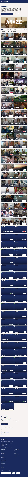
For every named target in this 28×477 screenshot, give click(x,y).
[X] (9, 447)
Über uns (15, 450)
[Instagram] (2, 447)
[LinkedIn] (7, 447)
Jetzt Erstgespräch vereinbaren (7, 13)
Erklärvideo (19, 29)
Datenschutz (2, 467)
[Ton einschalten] (25, 26)
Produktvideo (3, 31)
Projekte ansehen (16, 13)
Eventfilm (8, 31)
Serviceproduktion (3, 460)
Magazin (15, 456)
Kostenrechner (3, 463)
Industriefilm (24, 29)
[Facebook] (11, 447)
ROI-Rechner (2, 464)
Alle (2, 29)
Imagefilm (5, 29)
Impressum (2, 475)
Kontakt (15, 453)
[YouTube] (5, 447)
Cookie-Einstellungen (10, 475)
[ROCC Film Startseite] (4, 1)
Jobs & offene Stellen (17, 454)
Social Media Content (14, 31)
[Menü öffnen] (26, 1)
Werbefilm (9, 29)
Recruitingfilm (14, 29)
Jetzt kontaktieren (4, 424)
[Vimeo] (3, 447)
